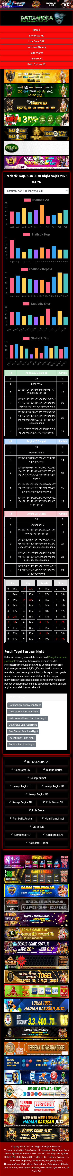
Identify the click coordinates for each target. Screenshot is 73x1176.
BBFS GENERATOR (37, 761)
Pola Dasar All (54, 802)
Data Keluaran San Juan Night (25, 705)
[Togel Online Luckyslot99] (36, 1020)
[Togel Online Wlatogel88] (36, 962)
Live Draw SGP (37, 41)
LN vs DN (38, 826)
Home (36, 29)
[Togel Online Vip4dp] (36, 1034)
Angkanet (25, 1160)
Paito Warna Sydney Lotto (34, 1164)
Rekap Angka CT (22, 786)
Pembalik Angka (22, 818)
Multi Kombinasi (54, 818)
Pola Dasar (38, 810)
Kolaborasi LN (54, 834)
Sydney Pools (37, 1160)
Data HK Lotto (10, 1167)
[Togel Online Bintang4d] (36, 948)
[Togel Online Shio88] (36, 1120)
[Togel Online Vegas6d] (36, 919)
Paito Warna (36, 52)
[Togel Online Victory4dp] (36, 890)
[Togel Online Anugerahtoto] (36, 1063)
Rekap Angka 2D (38, 794)
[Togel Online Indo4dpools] (36, 1005)
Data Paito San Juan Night (23, 724)
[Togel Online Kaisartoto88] (36, 991)
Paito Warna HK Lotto (58, 1164)
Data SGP (50, 1153)
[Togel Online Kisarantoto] (36, 133)
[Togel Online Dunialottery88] (36, 1048)
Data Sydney (62, 1153)
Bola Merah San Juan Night (23, 731)
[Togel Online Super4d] (36, 105)
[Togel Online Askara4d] (36, 933)
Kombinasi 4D (22, 834)
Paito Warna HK (32, 1150)
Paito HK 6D (36, 58)
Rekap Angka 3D (54, 786)
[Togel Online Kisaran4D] (36, 119)
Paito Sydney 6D (36, 64)
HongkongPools (12, 1164)
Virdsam (8, 1150)
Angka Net (18, 1150)
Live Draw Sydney (36, 47)
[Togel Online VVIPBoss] (36, 76)
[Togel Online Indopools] (36, 1106)
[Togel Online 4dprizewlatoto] (36, 976)
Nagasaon (46, 1150)
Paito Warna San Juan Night (24, 711)
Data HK (41, 1153)
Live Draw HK (36, 35)
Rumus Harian (53, 770)
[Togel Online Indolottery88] (36, 1077)
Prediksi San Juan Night (21, 744)
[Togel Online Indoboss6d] (36, 876)
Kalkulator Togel (38, 843)
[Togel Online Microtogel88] (36, 862)
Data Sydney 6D (24, 1157)
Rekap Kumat (38, 778)
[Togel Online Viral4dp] (36, 162)
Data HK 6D (9, 1157)
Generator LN (22, 770)
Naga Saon (57, 1150)
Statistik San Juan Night (21, 738)
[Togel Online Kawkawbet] (36, 905)
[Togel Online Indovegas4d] (36, 1134)
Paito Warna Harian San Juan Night (27, 718)
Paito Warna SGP (28, 1153)
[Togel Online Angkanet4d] (36, 1091)
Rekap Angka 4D (22, 802)
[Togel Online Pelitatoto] (36, 148)
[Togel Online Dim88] (36, 90)
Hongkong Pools (53, 1160)
